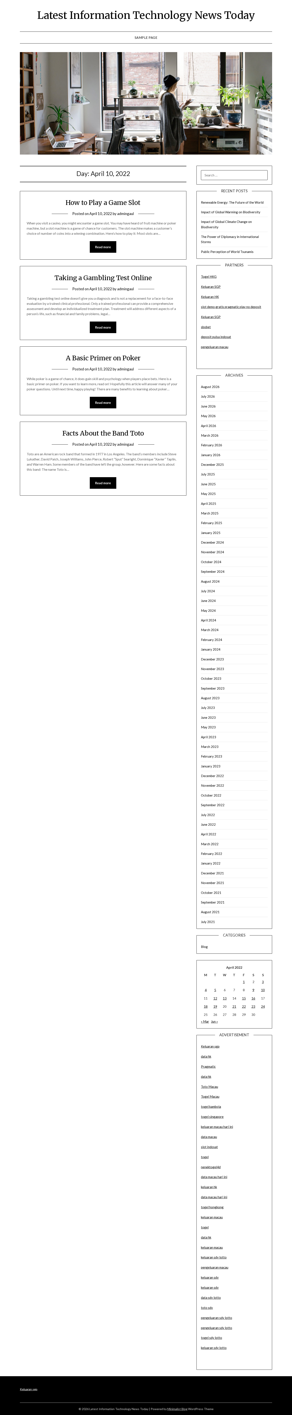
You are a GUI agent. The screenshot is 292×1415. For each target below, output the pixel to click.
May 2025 (208, 494)
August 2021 (210, 912)
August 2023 (210, 698)
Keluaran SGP (211, 287)
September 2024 (212, 571)
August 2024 (210, 581)
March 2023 (209, 747)
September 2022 (212, 805)
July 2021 (208, 922)
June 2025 (208, 484)
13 (225, 998)
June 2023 (208, 717)
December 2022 (212, 776)
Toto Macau (209, 1087)
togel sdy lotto (211, 1338)
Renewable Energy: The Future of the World (232, 202)
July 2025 (208, 474)
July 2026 (208, 396)
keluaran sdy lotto (214, 1348)
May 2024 (208, 610)
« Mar (205, 1021)
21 (234, 1006)
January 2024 (210, 649)
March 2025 (209, 513)
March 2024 (209, 630)
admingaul (125, 213)
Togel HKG (209, 276)
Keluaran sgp (210, 1046)
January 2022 (210, 863)
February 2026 (211, 445)
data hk (206, 1056)
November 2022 (212, 785)
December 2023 (212, 659)
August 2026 (210, 387)
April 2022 (208, 834)
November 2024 (212, 552)
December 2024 (212, 542)
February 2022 (211, 854)
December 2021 (212, 873)
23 (253, 1006)
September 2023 (212, 688)
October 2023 (211, 678)
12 (215, 998)
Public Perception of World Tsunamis (227, 252)
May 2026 (208, 416)
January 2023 (210, 766)
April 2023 (208, 737)
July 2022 (208, 815)
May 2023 (208, 727)
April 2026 (208, 426)
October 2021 (211, 893)
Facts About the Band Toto (103, 433)
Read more (103, 247)
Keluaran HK (210, 297)
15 (244, 998)
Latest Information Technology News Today (146, 15)
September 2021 (212, 902)
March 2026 (209, 435)
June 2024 (208, 601)
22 (244, 1006)
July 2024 (208, 591)
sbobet (206, 327)
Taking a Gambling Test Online (103, 278)
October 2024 (211, 562)
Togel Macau (210, 1096)
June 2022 (208, 824)
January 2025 (210, 533)
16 (253, 998)
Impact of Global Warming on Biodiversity (230, 212)
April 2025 (208, 503)
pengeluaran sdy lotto (216, 1328)
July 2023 (208, 708)
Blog (204, 947)
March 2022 (209, 844)
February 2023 (211, 756)
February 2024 (211, 640)
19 (215, 1006)
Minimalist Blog (177, 1409)
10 (263, 990)
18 (206, 1006)
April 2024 (208, 620)
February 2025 (211, 523)
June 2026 (208, 406)
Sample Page (146, 37)
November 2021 (212, 883)
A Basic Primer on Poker (103, 358)
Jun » (214, 1021)
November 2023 (212, 669)
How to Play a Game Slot (103, 202)
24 (263, 1006)
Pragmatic (208, 1066)
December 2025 (212, 464)
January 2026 (210, 455)
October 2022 (211, 795)
